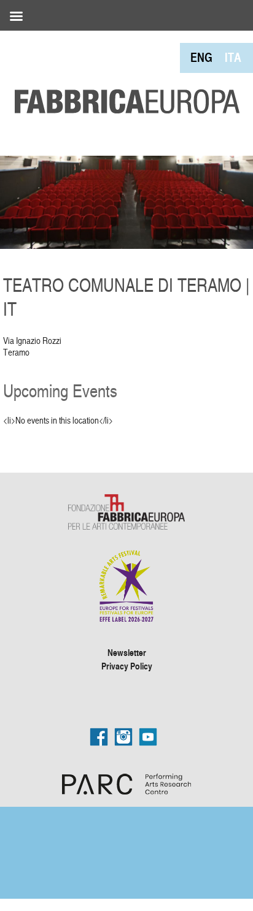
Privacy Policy (126, 666)
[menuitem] (201, 57)
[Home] (123, 73)
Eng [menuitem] (201, 57)
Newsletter (126, 652)
